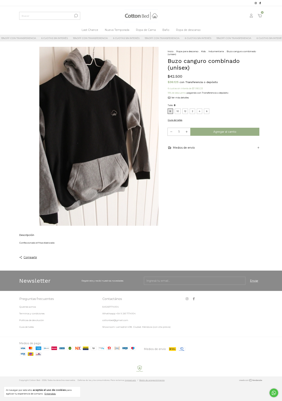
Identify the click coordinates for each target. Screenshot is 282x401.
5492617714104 (110, 306)
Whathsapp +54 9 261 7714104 (119, 313)
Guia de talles (26, 326)
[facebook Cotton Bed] (260, 3)
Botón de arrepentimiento (152, 380)
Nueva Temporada (117, 30)
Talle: (172, 105)
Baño (165, 30)
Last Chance (90, 30)
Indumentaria (216, 51)
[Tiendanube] (251, 380)
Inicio (170, 51)
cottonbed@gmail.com (115, 320)
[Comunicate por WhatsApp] (274, 393)
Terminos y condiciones (32, 313)
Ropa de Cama (146, 30)
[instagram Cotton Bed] (256, 3)
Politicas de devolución (31, 320)
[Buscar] (75, 16)
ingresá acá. (130, 380)
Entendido (50, 393)
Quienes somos (27, 306)
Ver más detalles (180, 97)
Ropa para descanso (187, 51)
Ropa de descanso (188, 30)
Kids (203, 51)
